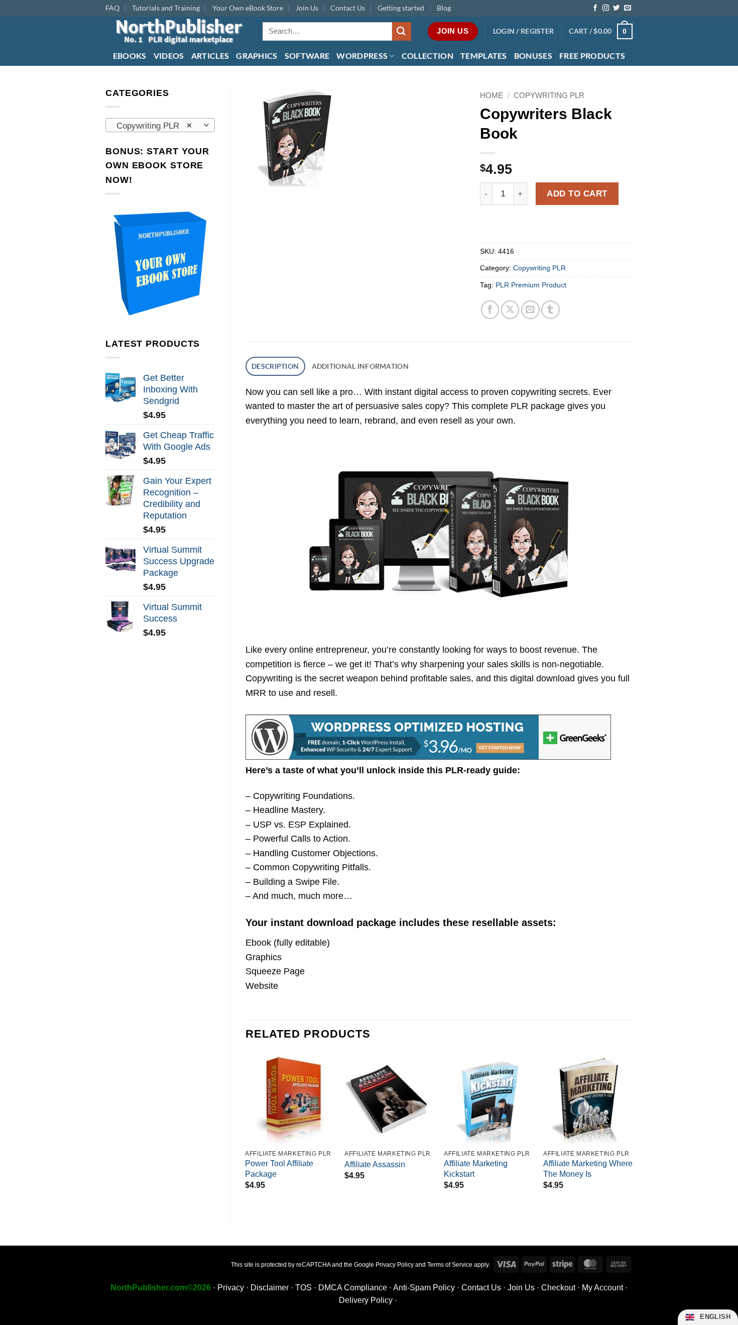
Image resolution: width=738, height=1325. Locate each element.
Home (491, 95)
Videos (169, 55)
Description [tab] (275, 366)
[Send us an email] (627, 8)
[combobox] (160, 125)
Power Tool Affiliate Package (279, 1168)
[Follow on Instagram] (605, 8)
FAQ (112, 8)
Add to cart (577, 193)
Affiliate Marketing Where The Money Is (588, 1168)
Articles (210, 55)
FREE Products (592, 55)
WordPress (362, 55)
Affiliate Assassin (374, 1164)
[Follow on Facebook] (595, 8)
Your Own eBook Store (247, 8)
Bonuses (533, 55)
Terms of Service (449, 1264)
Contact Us (347, 8)
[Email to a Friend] (530, 309)
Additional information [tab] (360, 366)
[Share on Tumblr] (550, 309)
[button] (523, 31)
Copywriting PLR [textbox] (154, 126)
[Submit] (401, 31)
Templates (483, 55)
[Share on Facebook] (490, 309)
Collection (427, 55)
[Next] (632, 1131)
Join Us (307, 8)
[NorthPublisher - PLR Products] (176, 31)
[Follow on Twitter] (616, 8)
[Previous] (246, 1131)
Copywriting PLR (549, 95)
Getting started (401, 8)
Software (307, 55)
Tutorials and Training (166, 8)
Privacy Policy (395, 1264)
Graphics (257, 55)
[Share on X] (510, 309)
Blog (444, 8)
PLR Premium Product (531, 285)
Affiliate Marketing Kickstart (476, 1168)
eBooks (130, 55)
